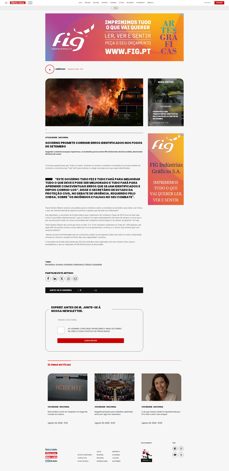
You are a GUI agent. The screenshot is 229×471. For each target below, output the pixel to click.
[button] (150, 82)
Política (88, 264)
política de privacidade (97, 331)
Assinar (219, 3)
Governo (59, 264)
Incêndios (68, 264)
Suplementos (140, 3)
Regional (88, 3)
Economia (113, 3)
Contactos (82, 458)
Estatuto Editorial (85, 455)
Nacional (96, 3)
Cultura (121, 3)
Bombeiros (50, 264)
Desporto (105, 3)
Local (80, 3)
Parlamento (78, 264)
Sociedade (97, 264)
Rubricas (150, 3)
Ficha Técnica (83, 461)
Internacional (102, 461)
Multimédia (130, 3)
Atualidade (51, 137)
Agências (60, 69)
